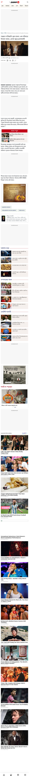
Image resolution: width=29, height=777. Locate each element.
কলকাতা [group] (7, 6)
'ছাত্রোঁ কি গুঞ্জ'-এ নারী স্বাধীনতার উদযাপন (19, 273)
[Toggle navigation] (2, 2)
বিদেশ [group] (21, 6)
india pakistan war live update (9, 210)
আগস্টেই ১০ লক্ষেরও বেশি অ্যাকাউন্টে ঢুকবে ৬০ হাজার (18, 284)
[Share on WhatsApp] (13, 61)
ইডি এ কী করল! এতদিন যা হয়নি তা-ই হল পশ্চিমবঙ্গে (19, 291)
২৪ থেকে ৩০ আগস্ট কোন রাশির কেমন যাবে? (19, 330)
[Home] (14, 2)
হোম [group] (2, 6)
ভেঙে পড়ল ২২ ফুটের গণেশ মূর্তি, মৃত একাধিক (19, 259)
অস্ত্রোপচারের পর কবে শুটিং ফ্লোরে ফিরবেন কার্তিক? (19, 316)
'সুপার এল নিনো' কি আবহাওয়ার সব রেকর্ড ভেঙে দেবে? (19, 337)
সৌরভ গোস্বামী (5, 58)
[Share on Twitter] (10, 61)
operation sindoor (6, 207)
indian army (21, 210)
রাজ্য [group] (13, 6)
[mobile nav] (4, 775)
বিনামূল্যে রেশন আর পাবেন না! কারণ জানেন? (18, 305)
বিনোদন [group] (26, 6)
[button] (27, 2)
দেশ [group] (17, 6)
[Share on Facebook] (7, 61)
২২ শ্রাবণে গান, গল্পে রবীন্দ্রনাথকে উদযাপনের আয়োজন (19, 298)
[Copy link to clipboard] (15, 61)
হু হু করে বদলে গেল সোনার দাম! (19, 265)
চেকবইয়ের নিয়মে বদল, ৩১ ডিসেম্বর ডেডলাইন (18, 323)
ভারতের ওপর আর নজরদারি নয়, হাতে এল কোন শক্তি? (19, 252)
